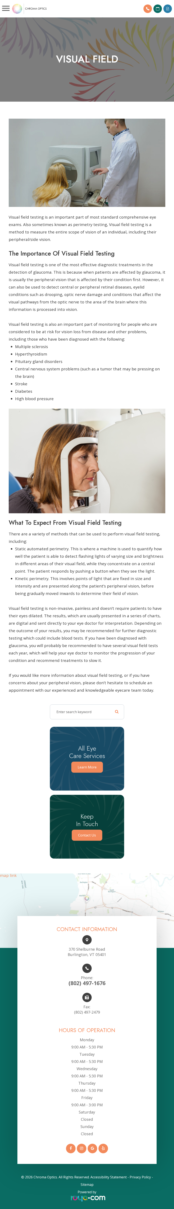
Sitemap (87, 1184)
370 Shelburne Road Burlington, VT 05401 (87, 952)
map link (8, 875)
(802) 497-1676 (87, 981)
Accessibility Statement (108, 1177)
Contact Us (87, 835)
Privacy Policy (140, 1177)
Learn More (87, 767)
